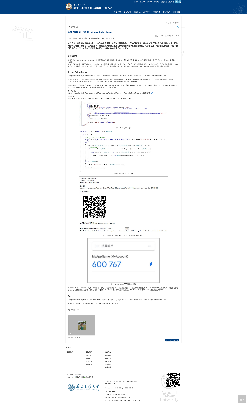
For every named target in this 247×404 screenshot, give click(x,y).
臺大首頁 (142, 2)
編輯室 (88, 358)
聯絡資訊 (156, 2)
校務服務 (146, 12)
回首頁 (136, 2)
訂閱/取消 (164, 2)
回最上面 (175, 340)
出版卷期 (108, 355)
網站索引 (179, 1)
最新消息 (117, 12)
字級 (176, 1)
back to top (242, 399)
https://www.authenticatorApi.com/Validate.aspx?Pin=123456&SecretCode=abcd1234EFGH (99, 98)
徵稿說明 (89, 361)
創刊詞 (88, 355)
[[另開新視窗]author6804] (81, 325)
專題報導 (156, 12)
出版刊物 (137, 12)
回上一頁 (168, 340)
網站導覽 (171, 2)
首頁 (169, 23)
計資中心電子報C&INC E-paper (93, 7)
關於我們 (127, 12)
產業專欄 (176, 12)
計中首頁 (149, 2)
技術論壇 (166, 12)
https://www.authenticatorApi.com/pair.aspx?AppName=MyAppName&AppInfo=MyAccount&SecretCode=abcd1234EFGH (109, 93)
